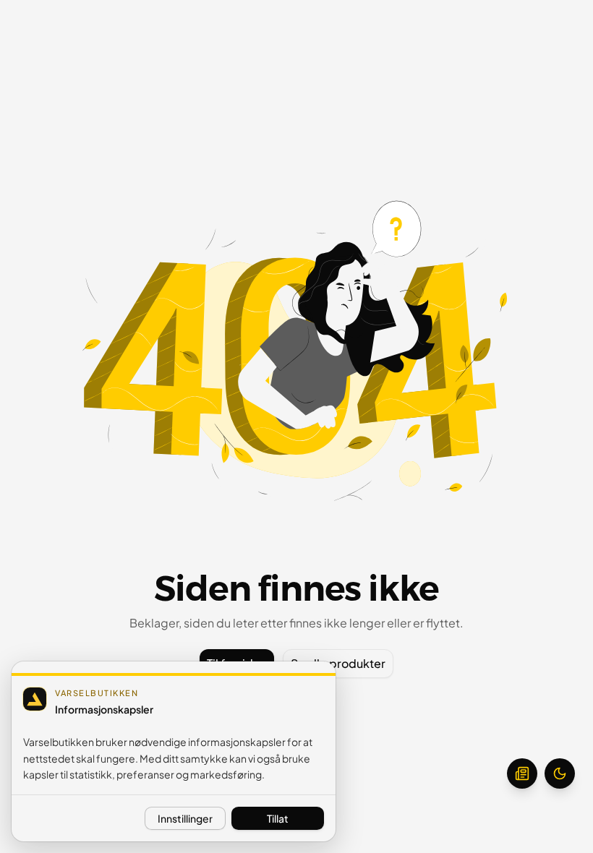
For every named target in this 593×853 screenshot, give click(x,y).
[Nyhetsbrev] (522, 773)
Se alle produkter (338, 663)
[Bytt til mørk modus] (560, 773)
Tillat (278, 818)
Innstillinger (185, 818)
